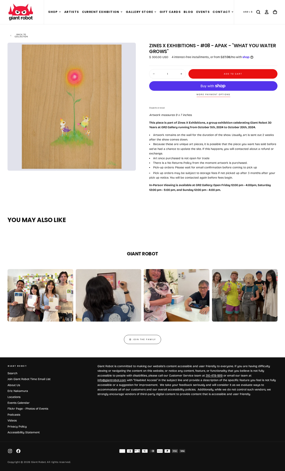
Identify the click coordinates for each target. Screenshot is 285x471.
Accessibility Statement (24, 432)
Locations (14, 397)
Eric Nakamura (18, 391)
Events (203, 12)
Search (12, 373)
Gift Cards (170, 12)
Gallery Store (139, 12)
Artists (71, 12)
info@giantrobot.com (111, 380)
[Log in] (266, 12)
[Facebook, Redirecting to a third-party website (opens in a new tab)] (18, 451)
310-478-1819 (214, 375)
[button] (60, 12)
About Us (14, 385)
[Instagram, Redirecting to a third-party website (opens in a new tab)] (10, 451)
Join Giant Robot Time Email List (29, 379)
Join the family (144, 339)
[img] (122, 451)
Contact (221, 12)
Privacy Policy (17, 426)
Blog (188, 12)
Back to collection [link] (21, 36)
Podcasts (14, 414)
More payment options (213, 94)
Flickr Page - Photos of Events (28, 408)
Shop (53, 12)
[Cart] (274, 12)
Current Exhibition (100, 12)
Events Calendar (19, 403)
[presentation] (129, 164)
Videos (12, 420)
